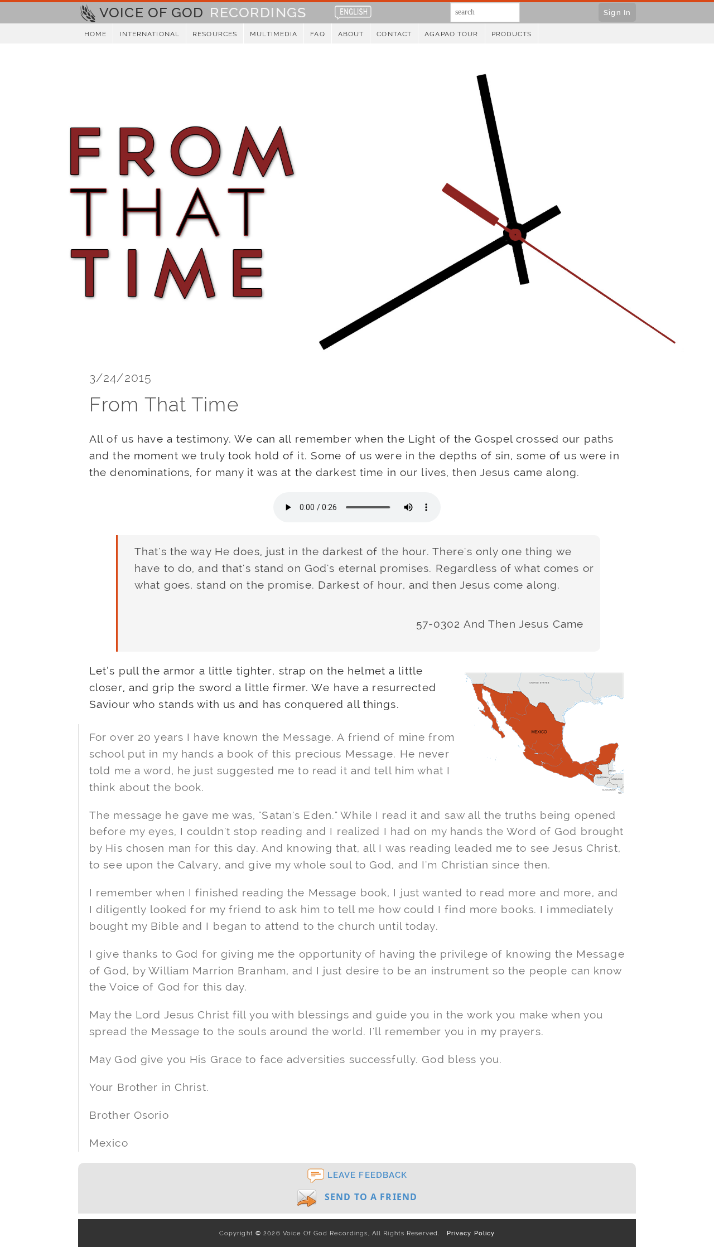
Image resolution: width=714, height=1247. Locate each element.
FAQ (317, 34)
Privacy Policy (468, 1233)
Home (95, 34)
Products (511, 34)
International (149, 34)
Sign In (617, 12)
